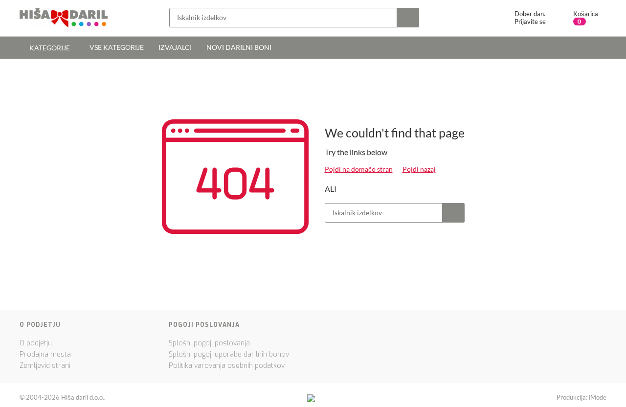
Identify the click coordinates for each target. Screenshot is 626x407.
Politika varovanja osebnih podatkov (227, 365)
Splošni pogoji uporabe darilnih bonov (229, 354)
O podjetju (36, 343)
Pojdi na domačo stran (359, 169)
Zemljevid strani (45, 365)
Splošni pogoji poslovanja (209, 343)
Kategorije (49, 48)
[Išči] (408, 17)
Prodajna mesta (45, 354)
